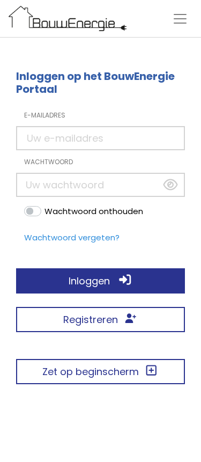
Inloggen (93, 281)
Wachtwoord (48, 161)
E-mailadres (44, 115)
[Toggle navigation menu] (180, 19)
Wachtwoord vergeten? (72, 237)
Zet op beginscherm (93, 371)
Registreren (93, 319)
